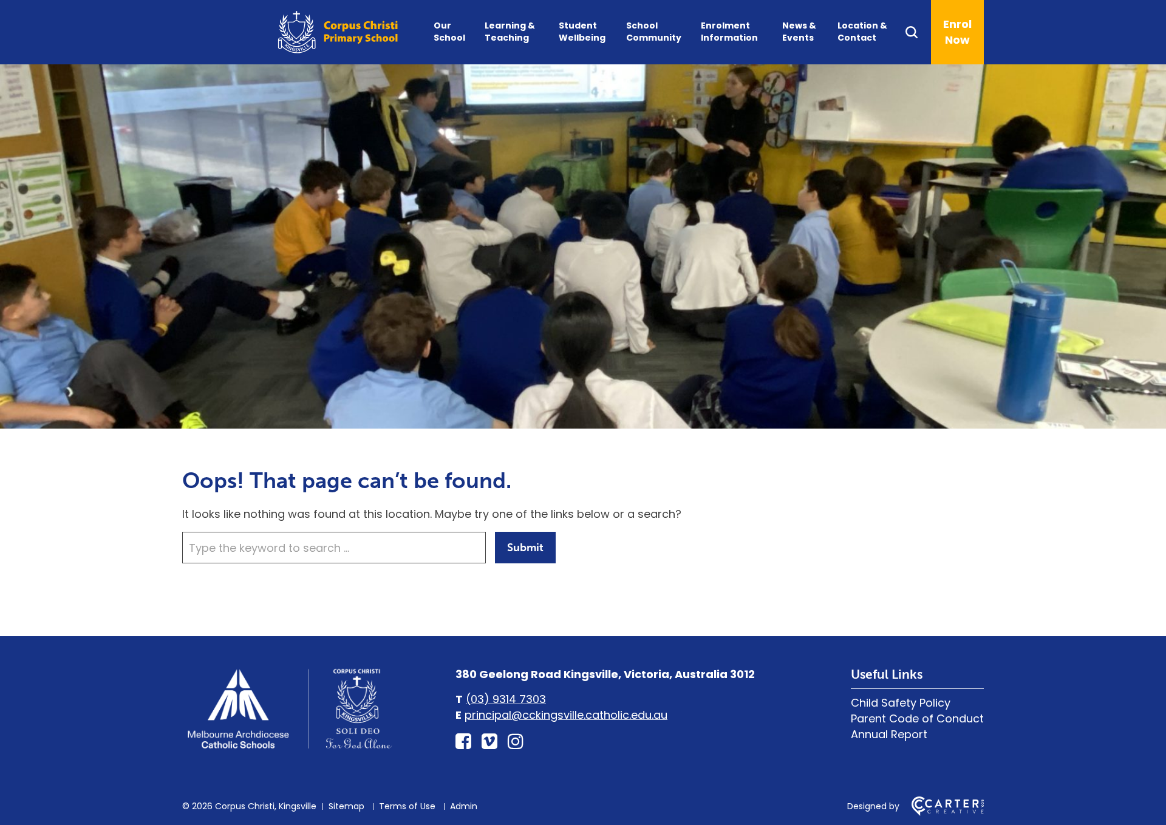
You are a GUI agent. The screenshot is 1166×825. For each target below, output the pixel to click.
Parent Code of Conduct (917, 718)
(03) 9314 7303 (506, 699)
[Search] (917, 32)
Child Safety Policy (900, 702)
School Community (653, 31)
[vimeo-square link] (489, 741)
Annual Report (889, 734)
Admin (463, 806)
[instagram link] (515, 741)
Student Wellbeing (582, 31)
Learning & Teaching (510, 31)
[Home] (288, 748)
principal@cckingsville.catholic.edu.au (566, 714)
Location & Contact (862, 31)
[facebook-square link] (463, 741)
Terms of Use (407, 806)
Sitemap (346, 806)
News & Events (799, 31)
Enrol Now (957, 31)
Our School (449, 31)
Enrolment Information (729, 31)
